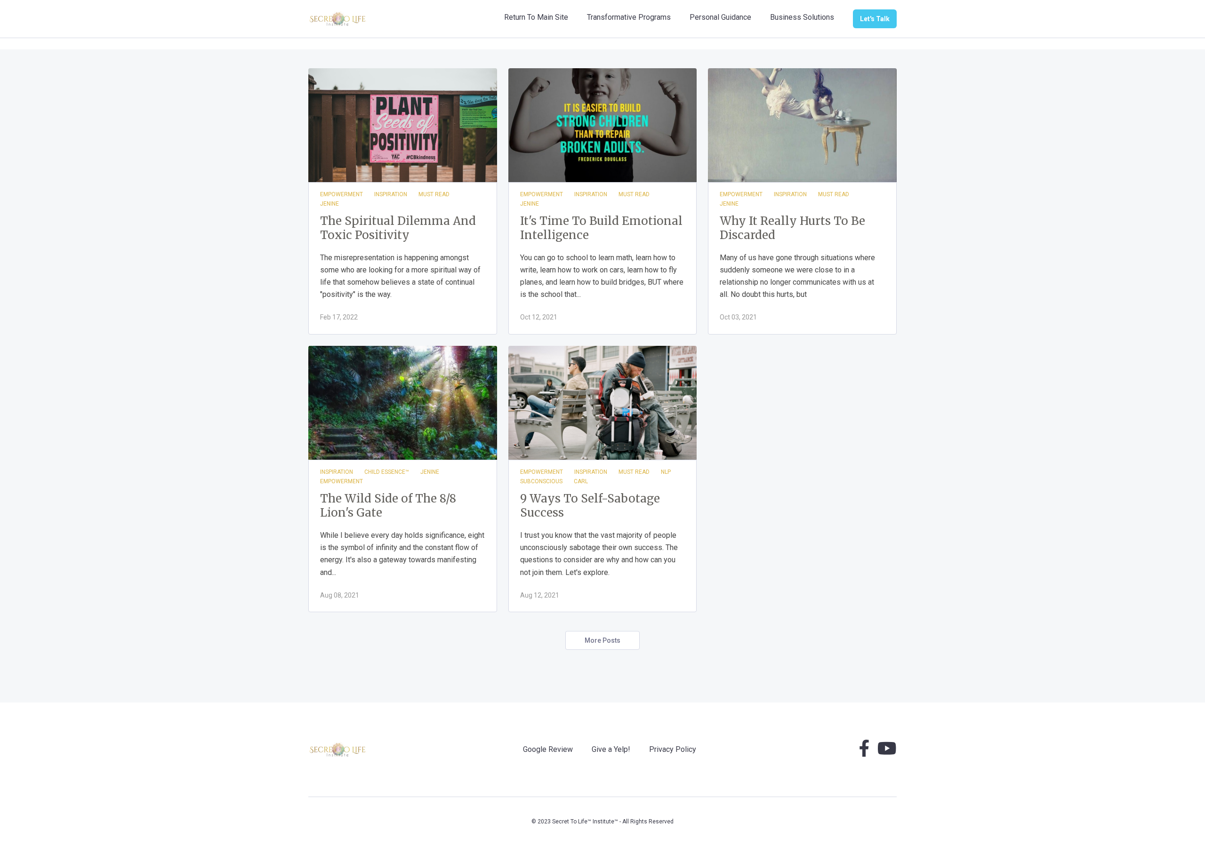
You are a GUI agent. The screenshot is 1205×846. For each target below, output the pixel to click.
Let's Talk (875, 19)
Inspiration (390, 194)
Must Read (434, 194)
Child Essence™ (386, 472)
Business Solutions (802, 17)
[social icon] (864, 752)
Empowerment (341, 194)
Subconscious (541, 481)
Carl (581, 481)
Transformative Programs (629, 17)
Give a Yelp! (611, 749)
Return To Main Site (536, 17)
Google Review (548, 749)
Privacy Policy (672, 749)
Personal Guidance (720, 17)
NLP (666, 472)
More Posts (602, 640)
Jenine (329, 203)
